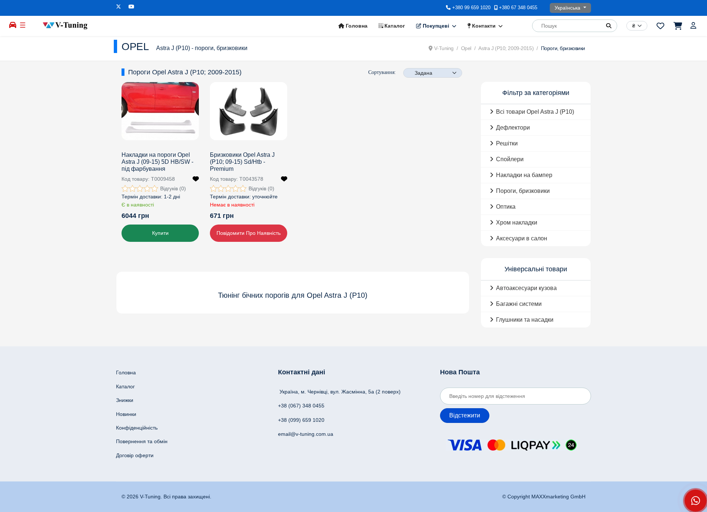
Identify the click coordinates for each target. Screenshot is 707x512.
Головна (355, 26)
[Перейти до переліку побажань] (660, 25)
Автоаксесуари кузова (526, 288)
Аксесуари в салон (521, 238)
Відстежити (464, 415)
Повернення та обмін (142, 441)
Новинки (126, 414)
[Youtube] (131, 7)
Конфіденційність (137, 428)
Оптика (506, 207)
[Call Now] (696, 501)
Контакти (483, 26)
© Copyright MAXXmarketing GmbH (543, 496)
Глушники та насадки (524, 320)
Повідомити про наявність (249, 233)
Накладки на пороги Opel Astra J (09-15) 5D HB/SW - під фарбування (157, 162)
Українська (568, 8)
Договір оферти (135, 455)
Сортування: (382, 72)
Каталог (394, 26)
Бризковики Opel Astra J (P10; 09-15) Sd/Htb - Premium (242, 162)
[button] (608, 25)
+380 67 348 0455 (518, 7)
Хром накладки (516, 222)
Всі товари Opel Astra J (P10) (535, 112)
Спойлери (510, 159)
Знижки (124, 400)
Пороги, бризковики (523, 191)
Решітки (507, 143)
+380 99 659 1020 (471, 7)
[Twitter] (118, 7)
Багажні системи (519, 304)
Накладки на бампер (524, 175)
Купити (160, 233)
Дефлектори (513, 127)
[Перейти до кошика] (677, 25)
